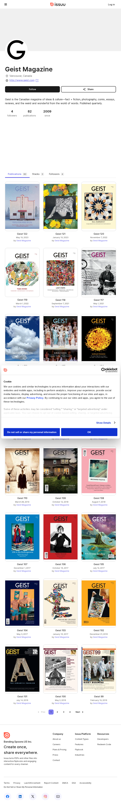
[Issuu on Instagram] (45, 796)
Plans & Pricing (59, 749)
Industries (79, 755)
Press (55, 755)
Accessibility (85, 783)
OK (89, 432)
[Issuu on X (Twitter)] (33, 796)
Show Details (103, 422)
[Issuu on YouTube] (58, 796)
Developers (103, 739)
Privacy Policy (35, 397)
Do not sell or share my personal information (31, 432)
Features (79, 744)
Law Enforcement (32, 783)
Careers (56, 744)
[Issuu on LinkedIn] (20, 796)
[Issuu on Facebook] (7, 796)
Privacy (16, 783)
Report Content (51, 783)
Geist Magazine (23, 240)
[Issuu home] (58, 4)
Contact (56, 760)
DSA (74, 783)
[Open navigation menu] (6, 4)
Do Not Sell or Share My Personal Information (23, 787)
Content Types (82, 739)
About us (57, 739)
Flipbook (79, 749)
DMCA (65, 783)
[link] (111, 4)
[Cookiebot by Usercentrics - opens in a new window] (103, 370)
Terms (7, 783)
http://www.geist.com (24, 80)
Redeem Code (104, 744)
